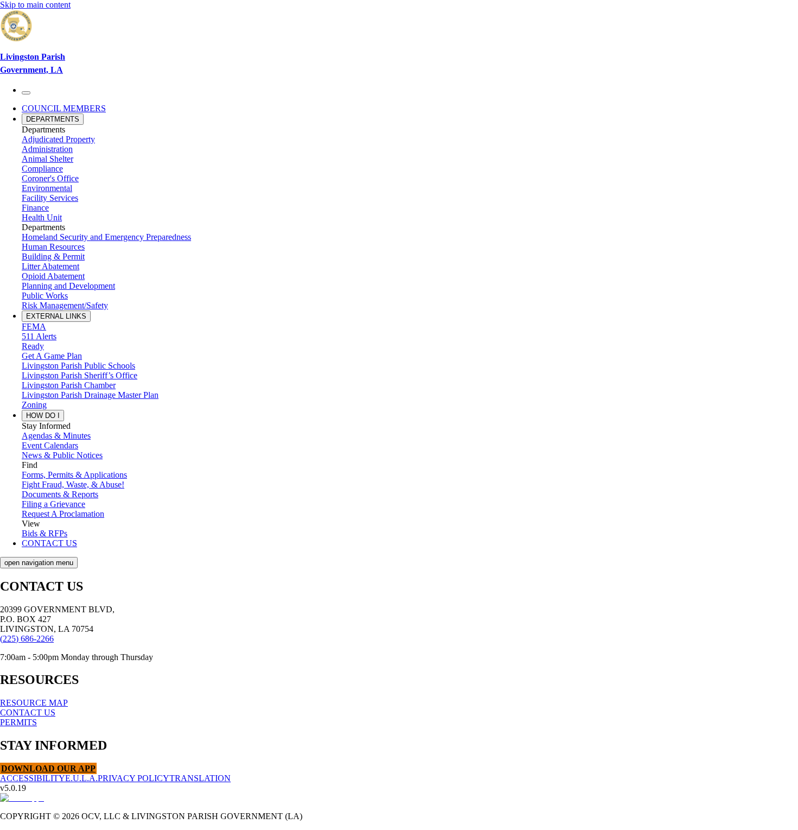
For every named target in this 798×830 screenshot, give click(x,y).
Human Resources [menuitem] (53, 246)
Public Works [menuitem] (45, 295)
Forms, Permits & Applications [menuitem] (74, 474)
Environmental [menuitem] (47, 188)
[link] (399, 43)
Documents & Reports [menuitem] (60, 494)
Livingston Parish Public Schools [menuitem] (78, 365)
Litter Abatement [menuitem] (50, 266)
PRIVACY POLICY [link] (133, 778)
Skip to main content (35, 4)
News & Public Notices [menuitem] (62, 455)
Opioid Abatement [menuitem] (53, 276)
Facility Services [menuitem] (50, 197)
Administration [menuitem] (47, 149)
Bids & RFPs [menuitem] (44, 533)
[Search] (26, 92)
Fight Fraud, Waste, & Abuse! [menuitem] (73, 484)
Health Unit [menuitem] (42, 217)
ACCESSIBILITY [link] (32, 778)
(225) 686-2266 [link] (27, 638)
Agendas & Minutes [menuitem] (56, 435)
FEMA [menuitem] (34, 326)
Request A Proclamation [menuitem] (63, 513)
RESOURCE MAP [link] (34, 702)
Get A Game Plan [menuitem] (52, 355)
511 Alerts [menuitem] (39, 336)
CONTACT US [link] (27, 712)
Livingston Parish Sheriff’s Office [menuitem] (79, 375)
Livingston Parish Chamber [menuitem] (69, 385)
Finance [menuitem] (35, 207)
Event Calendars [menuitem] (50, 445)
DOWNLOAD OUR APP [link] (48, 768)
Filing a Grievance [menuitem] (53, 504)
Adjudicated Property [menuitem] (58, 139)
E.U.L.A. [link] (81, 778)
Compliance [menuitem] (42, 168)
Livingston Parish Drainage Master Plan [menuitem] (90, 395)
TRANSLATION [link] (200, 778)
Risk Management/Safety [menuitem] (65, 305)
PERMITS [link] (18, 722)
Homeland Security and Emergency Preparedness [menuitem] (106, 237)
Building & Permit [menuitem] (53, 256)
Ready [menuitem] (33, 346)
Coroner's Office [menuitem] (50, 178)
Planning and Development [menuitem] (68, 285)
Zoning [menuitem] (34, 404)
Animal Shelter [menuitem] (47, 158)
